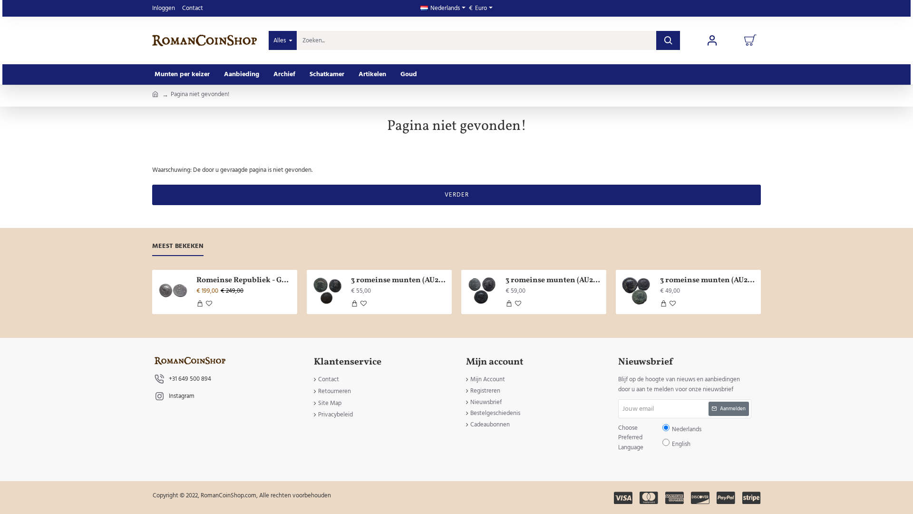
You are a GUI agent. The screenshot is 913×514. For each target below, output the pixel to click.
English (486, 264)
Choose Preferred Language (407, 264)
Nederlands (461, 264)
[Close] (537, 188)
